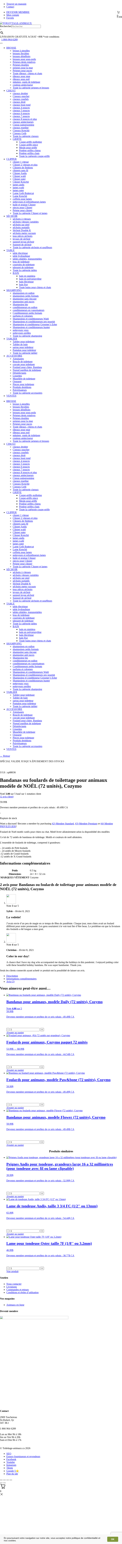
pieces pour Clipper (22, 207)
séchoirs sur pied (21, 224)
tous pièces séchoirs (22, 236)
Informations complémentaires (21, 978)
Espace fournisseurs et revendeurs (23, 1456)
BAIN (16, 273)
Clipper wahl (19, 176)
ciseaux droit (19, 102)
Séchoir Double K (22, 230)
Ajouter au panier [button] (15, 1032)
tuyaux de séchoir (21, 239)
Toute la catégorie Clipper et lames (30, 213)
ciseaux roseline (21, 127)
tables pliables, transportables (27, 258)
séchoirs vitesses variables (26, 221)
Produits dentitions (22, 387)
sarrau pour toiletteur (23, 347)
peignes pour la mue (23, 67)
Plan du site (12, 1473)
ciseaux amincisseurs (23, 122)
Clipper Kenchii (21, 181)
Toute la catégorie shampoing (27, 336)
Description (12, 976)
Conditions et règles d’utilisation (22, 1292)
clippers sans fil (20, 170)
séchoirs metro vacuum (24, 233)
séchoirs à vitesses (22, 219)
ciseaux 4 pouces (21, 107)
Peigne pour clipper (22, 210)
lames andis (18, 184)
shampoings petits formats (26, 296)
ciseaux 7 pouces (21, 116)
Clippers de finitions (23, 167)
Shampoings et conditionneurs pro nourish (34, 321)
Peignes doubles (21, 65)
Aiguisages (18, 358)
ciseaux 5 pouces (21, 110)
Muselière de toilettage (24, 378)
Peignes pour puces (22, 70)
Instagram (11, 1465)
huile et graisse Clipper (24, 204)
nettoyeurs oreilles (22, 333)
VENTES (11, 395)
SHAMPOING (14, 290)
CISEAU (11, 90)
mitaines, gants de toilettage (26, 82)
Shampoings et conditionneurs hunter (31, 327)
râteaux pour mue (21, 76)
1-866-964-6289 (9, 39)
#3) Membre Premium (86, 823)
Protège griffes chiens (30, 150)
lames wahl (18, 187)
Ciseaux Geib (19, 133)
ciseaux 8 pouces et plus (25, 119)
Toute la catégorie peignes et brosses (31, 87)
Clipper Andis (20, 173)
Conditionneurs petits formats (27, 313)
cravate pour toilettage (24, 364)
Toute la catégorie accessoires (27, 393)
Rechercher (5, 26)
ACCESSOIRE (14, 355)
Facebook (11, 1459)
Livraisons (11, 1286)
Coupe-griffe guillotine (30, 142)
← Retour (5, 756)
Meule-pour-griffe (28, 147)
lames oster (18, 190)
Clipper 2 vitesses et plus (25, 164)
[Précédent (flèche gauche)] (1, 1482)
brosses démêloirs (21, 56)
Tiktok (9, 1468)
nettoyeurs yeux (21, 330)
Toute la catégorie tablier (25, 353)
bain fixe (23, 284)
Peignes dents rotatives (24, 62)
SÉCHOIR (11, 216)
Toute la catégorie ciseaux (26, 136)
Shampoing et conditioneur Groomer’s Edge (35, 324)
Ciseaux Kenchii (21, 130)
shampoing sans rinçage (25, 298)
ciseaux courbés (21, 99)
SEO (8, 1453)
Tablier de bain (20, 344)
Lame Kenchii (20, 196)
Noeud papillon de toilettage (27, 370)
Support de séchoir (22, 244)
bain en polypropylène (30, 278)
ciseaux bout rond (21, 104)
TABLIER (11, 338)
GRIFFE (17, 139)
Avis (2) (10, 981)
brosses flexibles (21, 53)
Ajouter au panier (15, 1070)
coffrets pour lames (22, 199)
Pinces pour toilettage (23, 384)
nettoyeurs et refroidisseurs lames (29, 201)
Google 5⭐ (12, 1471)
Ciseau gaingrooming (23, 124)
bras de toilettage (21, 261)
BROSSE (11, 47)
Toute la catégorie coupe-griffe (34, 156)
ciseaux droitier (20, 93)
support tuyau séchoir (23, 241)
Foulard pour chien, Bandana (27, 367)
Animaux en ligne (15, 1304)
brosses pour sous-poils (24, 59)
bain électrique (26, 281)
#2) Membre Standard (63, 823)
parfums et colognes (23, 316)
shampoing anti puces (23, 301)
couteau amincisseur (23, 85)
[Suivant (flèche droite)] (4, 1482)
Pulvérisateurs (20, 390)
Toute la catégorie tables (25, 270)
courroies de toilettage (24, 264)
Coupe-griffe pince (28, 144)
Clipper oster (19, 179)
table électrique (20, 253)
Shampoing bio (20, 304)
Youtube (10, 1462)
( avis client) (7, 796)
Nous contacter (13, 1284)
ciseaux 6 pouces (21, 113)
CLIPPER (11, 159)
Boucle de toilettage (23, 361)
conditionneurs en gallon (25, 307)
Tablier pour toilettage (24, 341)
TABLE (10, 250)
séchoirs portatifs (21, 227)
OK (112, 1539)
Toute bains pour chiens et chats (35, 287)
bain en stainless (27, 276)
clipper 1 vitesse (21, 162)
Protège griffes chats (29, 153)
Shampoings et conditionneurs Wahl (31, 318)
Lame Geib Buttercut (23, 193)
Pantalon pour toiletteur (24, 350)
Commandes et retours (17, 1289)
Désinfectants (19, 373)
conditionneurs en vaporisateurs (28, 310)
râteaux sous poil (21, 79)
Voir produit (12, 1271)
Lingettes (17, 375)
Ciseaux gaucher (21, 96)
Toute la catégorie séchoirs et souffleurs (32, 247)
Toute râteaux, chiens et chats (27, 73)
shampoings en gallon (23, 293)
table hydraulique (21, 256)
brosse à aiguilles (21, 50)
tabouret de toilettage (23, 267)
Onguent (17, 381)
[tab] (64, 976)
